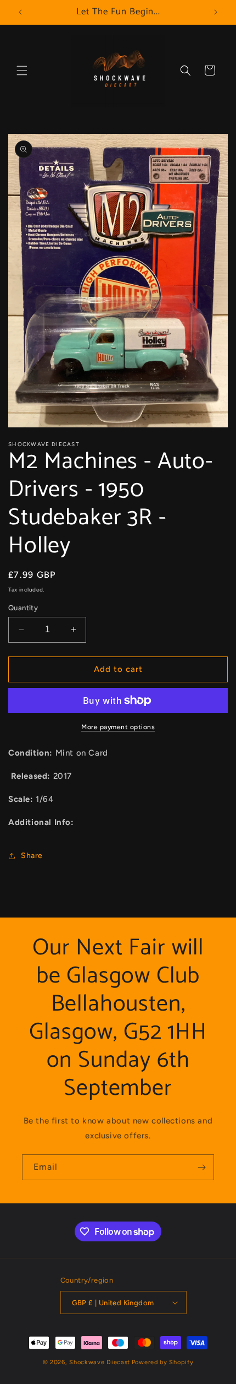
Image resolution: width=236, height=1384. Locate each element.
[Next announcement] (216, 12)
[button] (22, 70)
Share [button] (32, 855)
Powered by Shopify (163, 1362)
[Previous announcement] (20, 12)
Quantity (23, 608)
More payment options (118, 727)
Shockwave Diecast (99, 1362)
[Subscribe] (201, 1167)
